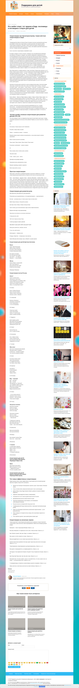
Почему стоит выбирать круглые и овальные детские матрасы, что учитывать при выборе (61, 252)
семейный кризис (59, 176)
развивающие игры (59, 150)
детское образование (60, 107)
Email (23, 645)
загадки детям (58, 117)
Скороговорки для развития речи (15, 609)
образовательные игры (60, 140)
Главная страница (13, 13)
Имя (9, 645)
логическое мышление (60, 135)
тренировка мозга (59, 184)
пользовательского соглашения (36, 683)
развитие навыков (59, 161)
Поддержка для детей (31, 5)
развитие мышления (60, 158)
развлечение (58, 168)
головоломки (58, 94)
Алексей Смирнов (17, 576)
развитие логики (59, 155)
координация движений (61, 125)
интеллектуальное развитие (62, 119)
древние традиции (59, 112)
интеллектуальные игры (61, 122)
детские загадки (59, 99)
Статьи (57, 13)
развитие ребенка (59, 163)
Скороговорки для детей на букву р (35, 631)
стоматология (58, 181)
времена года (66, 89)
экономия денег (58, 186)
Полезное (47, 13)
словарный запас (59, 179)
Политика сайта (27, 673)
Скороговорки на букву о (14, 631)
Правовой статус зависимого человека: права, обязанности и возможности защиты (61, 385)
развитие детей (58, 153)
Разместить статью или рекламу (48, 673)
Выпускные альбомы (58, 409)
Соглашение (36, 673)
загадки (68, 114)
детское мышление (59, 104)
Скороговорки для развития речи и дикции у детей (35, 609)
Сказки (32, 13)
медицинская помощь (60, 138)
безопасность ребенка (60, 86)
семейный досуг (59, 174)
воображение (58, 89)
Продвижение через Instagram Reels (62, 297)
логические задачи (59, 132)
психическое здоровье (60, 148)
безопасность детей (59, 83)
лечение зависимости (60, 130)
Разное (26, 13)
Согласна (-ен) (42, 686)
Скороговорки (39, 13)
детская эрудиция (59, 96)
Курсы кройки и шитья (59, 361)
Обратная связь (18, 673)
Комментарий (11, 649)
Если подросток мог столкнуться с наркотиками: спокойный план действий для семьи (61, 432)
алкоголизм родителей (60, 81)
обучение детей (65, 143)
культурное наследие (60, 127)
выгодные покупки (59, 91)
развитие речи (58, 166)
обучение (57, 143)
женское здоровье (59, 114)
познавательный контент (61, 145)
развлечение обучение (60, 171)
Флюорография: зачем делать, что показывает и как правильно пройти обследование (62, 524)
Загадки (21, 13)
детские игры (58, 101)
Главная (11, 673)
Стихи (52, 13)
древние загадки (59, 109)
